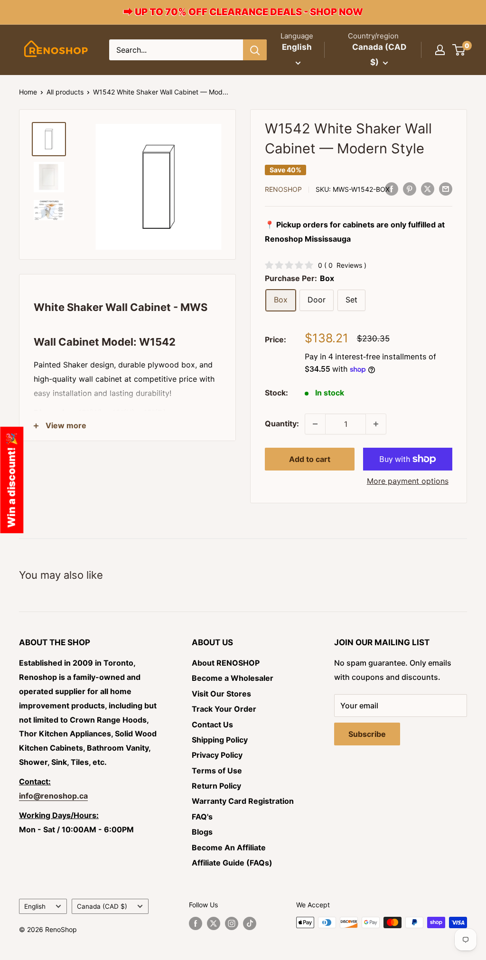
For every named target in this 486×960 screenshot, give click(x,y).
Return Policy (216, 786)
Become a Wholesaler (232, 678)
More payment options (408, 481)
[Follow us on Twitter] (213, 923)
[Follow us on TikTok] (249, 923)
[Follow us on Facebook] (195, 923)
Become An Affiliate (229, 847)
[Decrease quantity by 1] (315, 424)
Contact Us (212, 724)
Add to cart (309, 459)
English (35, 906)
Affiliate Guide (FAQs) (232, 862)
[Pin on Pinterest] (409, 188)
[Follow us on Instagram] (231, 923)
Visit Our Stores (221, 693)
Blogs (202, 832)
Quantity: (282, 423)
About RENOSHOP (226, 663)
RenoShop (283, 189)
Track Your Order (224, 709)
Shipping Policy (220, 739)
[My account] (440, 50)
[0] (459, 50)
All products (65, 92)
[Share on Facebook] (391, 188)
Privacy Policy (217, 755)
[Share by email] (445, 188)
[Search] (255, 49)
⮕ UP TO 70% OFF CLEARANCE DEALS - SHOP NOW (243, 12)
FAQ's (202, 816)
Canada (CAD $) (102, 906)
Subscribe (367, 734)
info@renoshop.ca (53, 795)
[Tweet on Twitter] (427, 188)
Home (28, 92)
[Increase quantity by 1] (376, 424)
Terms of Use (217, 770)
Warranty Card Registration (243, 801)
